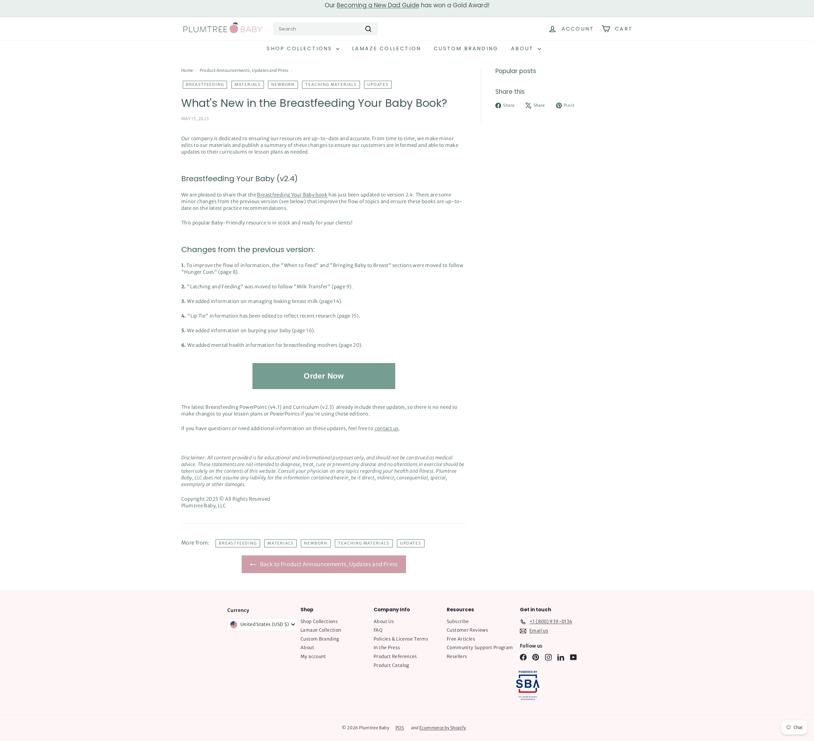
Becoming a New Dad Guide (378, 5)
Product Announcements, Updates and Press (244, 70)
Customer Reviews (467, 630)
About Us (384, 621)
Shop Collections (300, 48)
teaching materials (330, 84)
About (523, 48)
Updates (378, 84)
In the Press (387, 647)
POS (400, 728)
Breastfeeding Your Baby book (292, 195)
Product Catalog (391, 665)
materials (248, 84)
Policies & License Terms (401, 639)
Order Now (324, 376)
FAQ (378, 630)
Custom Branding (466, 48)
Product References (395, 656)
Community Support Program (480, 647)
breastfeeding (205, 84)
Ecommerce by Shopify (442, 728)
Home (187, 70)
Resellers (457, 656)
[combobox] (325, 29)
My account (313, 656)
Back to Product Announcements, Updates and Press (328, 564)
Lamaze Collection (386, 48)
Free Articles (461, 639)
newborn (283, 84)
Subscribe (458, 621)
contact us (387, 428)
